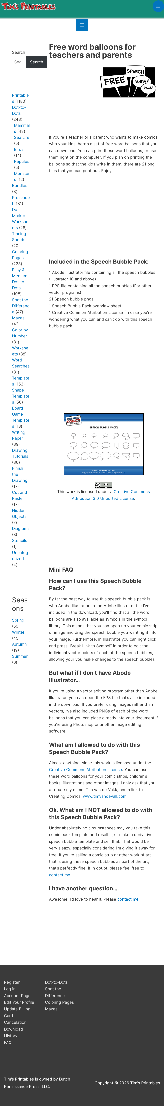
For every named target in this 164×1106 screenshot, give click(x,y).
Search (18, 52)
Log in (10, 988)
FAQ (8, 1042)
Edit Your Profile (19, 1002)
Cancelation (15, 1022)
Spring (18, 620)
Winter (18, 632)
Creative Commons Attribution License (85, 769)
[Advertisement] (103, 128)
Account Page (17, 995)
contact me (59, 875)
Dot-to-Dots (56, 982)
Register (12, 982)
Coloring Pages (59, 1002)
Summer (20, 656)
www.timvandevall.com (104, 796)
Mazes (51, 1009)
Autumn (19, 644)
